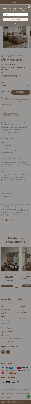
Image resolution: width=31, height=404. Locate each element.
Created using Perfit (15, 25)
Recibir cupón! (15, 19)
